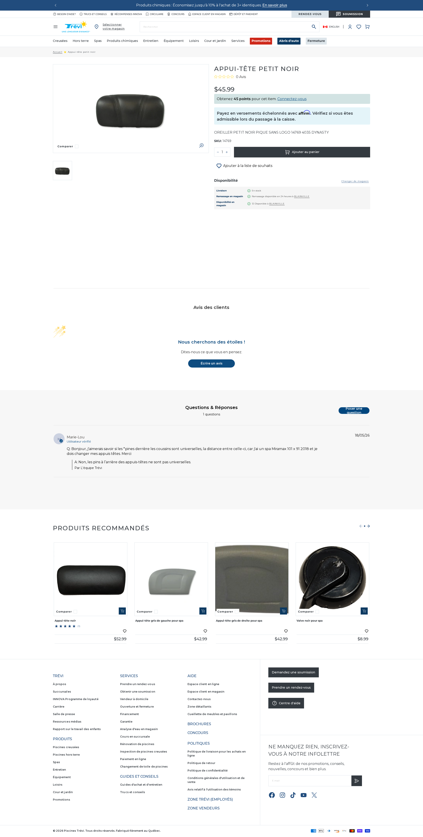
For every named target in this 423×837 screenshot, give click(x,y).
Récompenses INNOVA (128, 14)
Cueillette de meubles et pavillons (212, 714)
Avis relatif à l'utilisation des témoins (214, 789)
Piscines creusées (66, 747)
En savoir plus (274, 5)
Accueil (57, 52)
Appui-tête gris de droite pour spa (239, 620)
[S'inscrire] (356, 780)
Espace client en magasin (209, 14)
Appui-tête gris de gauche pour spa (159, 620)
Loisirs (57, 784)
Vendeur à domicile (134, 699)
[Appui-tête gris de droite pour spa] (251, 579)
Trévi (58, 676)
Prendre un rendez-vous (137, 684)
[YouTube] (303, 795)
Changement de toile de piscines (144, 766)
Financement (129, 714)
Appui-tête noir (65, 620)
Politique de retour (201, 763)
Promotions (261, 41)
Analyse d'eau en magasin (139, 729)
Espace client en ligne (203, 684)
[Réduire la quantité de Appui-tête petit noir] (218, 152)
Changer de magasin (355, 181)
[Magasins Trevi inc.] (76, 26)
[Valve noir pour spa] (332, 579)
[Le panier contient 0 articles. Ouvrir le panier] (367, 26)
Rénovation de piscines (137, 744)
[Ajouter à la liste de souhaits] (124, 631)
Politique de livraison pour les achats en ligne (216, 753)
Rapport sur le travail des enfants (77, 729)
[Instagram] (282, 795)
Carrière (58, 706)
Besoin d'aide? (66, 14)
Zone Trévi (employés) (210, 799)
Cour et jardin (63, 792)
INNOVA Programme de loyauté (75, 699)
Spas (56, 762)
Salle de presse (64, 714)
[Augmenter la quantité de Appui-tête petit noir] (226, 152)
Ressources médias (67, 721)
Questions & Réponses (211, 407)
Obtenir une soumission (137, 691)
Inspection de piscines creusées (143, 751)
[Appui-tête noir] (90, 579)
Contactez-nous (199, 699)
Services (129, 676)
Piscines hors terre (66, 754)
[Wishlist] (358, 26)
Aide (192, 676)
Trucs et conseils (95, 14)
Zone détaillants (199, 706)
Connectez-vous (291, 99)
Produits (62, 739)
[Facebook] (271, 795)
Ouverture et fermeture (137, 706)
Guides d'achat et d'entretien (141, 784)
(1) (79, 626)
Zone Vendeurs (203, 808)
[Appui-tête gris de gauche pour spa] (171, 579)
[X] (314, 795)
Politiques (198, 743)
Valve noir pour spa (310, 620)
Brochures (199, 724)
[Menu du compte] (350, 26)
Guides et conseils (139, 776)
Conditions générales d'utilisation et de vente (216, 780)
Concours (177, 14)
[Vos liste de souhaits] (358, 26)
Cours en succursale (135, 736)
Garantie (126, 721)
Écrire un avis (212, 363)
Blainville (302, 196)
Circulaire (156, 14)
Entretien (59, 769)
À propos (59, 684)
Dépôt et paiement (246, 14)
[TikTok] (293, 795)
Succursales (62, 691)
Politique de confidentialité (207, 770)
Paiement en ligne (133, 759)
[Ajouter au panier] (122, 611)
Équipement (62, 777)
